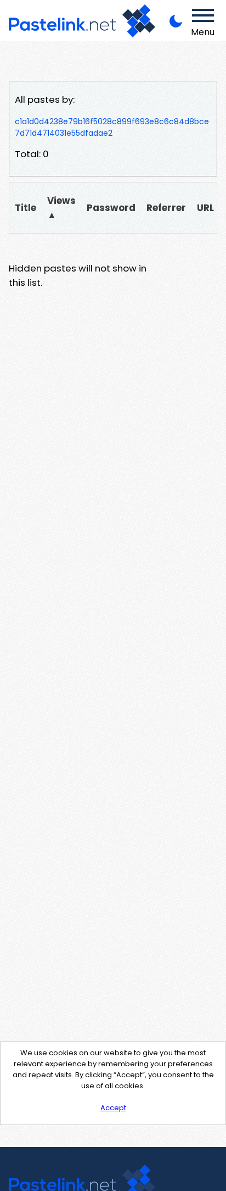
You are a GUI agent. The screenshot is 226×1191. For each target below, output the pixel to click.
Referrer (166, 207)
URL (205, 207)
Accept (113, 1108)
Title (25, 207)
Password (111, 207)
